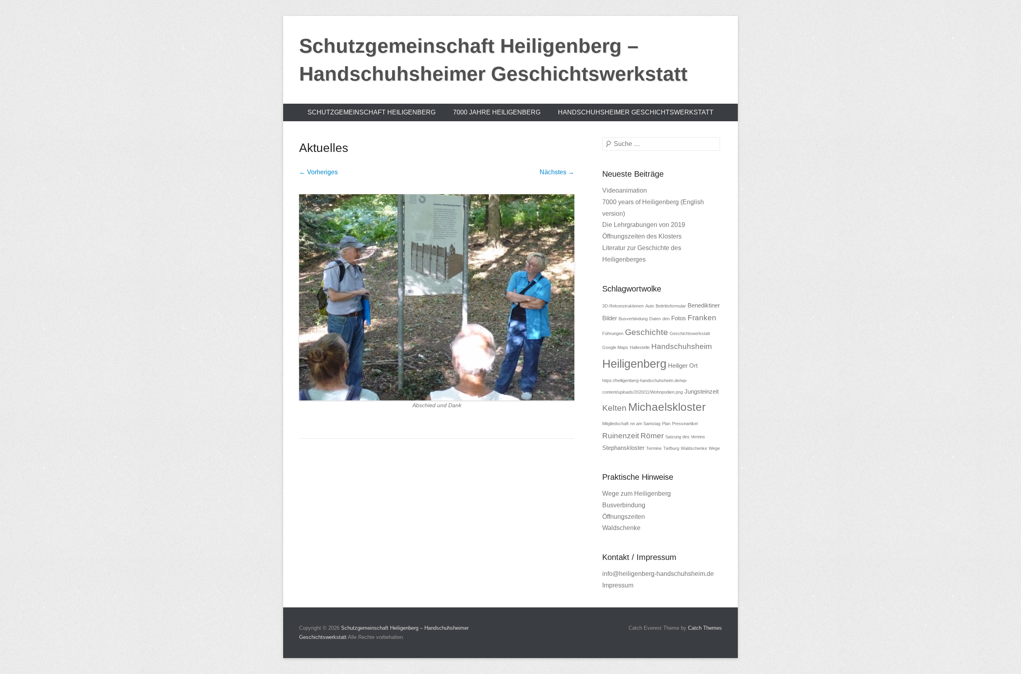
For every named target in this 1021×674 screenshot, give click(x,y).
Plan (666, 423)
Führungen (612, 333)
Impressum (617, 585)
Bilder (609, 318)
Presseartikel (685, 423)
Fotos (678, 318)
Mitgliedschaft (615, 423)
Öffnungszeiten (623, 516)
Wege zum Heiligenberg (636, 493)
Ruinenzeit (620, 436)
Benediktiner (704, 305)
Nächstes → (557, 172)
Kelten (614, 408)
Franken (702, 317)
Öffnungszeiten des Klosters (642, 236)
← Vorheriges (318, 172)
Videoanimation (624, 190)
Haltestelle (640, 347)
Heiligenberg (634, 363)
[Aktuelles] (436, 297)
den (666, 318)
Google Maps (615, 347)
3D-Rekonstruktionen (623, 305)
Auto (649, 305)
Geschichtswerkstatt (690, 333)
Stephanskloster (623, 447)
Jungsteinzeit (701, 391)
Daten (655, 318)
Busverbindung (633, 318)
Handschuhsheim (681, 346)
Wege (714, 448)
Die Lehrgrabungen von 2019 (643, 224)
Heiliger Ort (683, 365)
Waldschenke (694, 448)
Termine (654, 448)
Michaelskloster (667, 407)
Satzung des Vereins (685, 436)
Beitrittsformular (671, 305)
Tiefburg (671, 448)
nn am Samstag (645, 423)
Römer (652, 436)
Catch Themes (705, 628)
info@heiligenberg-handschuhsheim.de (658, 573)
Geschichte (646, 332)
